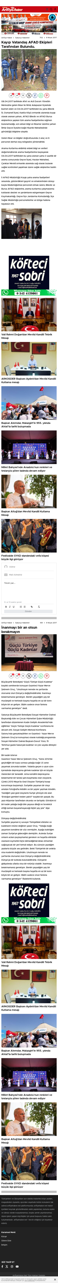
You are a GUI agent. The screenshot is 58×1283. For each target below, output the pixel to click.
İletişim (4, 1245)
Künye (4, 1237)
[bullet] (24, 606)
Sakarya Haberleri (22, 38)
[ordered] (21, 606)
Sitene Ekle (6, 1241)
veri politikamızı (30, 1280)
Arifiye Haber (6, 38)
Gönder (28, 611)
